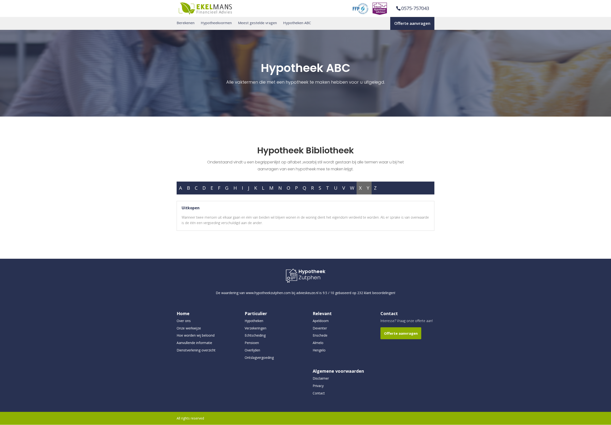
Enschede (320, 335)
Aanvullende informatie (194, 342)
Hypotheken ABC (297, 23)
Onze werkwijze (189, 328)
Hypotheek (312, 271)
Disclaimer (321, 378)
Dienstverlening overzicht (196, 350)
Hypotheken (254, 320)
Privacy (318, 385)
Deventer (320, 328)
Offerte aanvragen (412, 23)
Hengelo (319, 350)
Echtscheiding (255, 335)
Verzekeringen (255, 328)
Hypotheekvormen (216, 23)
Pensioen (252, 342)
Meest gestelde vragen (257, 23)
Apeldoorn (321, 320)
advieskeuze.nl (307, 293)
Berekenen (186, 23)
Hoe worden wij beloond (196, 335)
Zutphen (310, 277)
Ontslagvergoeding (259, 357)
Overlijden (252, 350)
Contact (319, 393)
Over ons (184, 320)
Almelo (318, 342)
